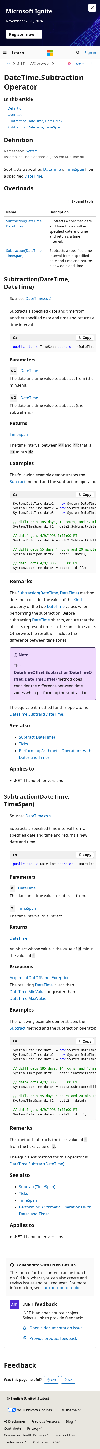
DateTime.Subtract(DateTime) (37, 714)
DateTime (52, 169)
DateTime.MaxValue (28, 998)
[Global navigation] (5, 52)
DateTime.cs (36, 298)
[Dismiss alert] (92, 8)
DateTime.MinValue (28, 991)
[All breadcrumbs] (8, 63)
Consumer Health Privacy (24, 1435)
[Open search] (78, 52)
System (32, 151)
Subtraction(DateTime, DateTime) (35, 121)
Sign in (90, 52)
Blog (69, 1421)
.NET (21, 63)
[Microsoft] (50, 53)
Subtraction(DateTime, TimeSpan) (35, 127)
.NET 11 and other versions (38, 780)
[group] (53, 346)
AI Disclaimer (14, 1421)
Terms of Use (64, 1435)
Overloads (16, 114)
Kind (78, 599)
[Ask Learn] (70, 63)
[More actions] (92, 63)
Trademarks (13, 1442)
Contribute (12, 1428)
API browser (40, 63)
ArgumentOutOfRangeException (40, 977)
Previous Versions (45, 1421)
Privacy (33, 1428)
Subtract (17, 481)
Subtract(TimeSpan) (37, 1186)
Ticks (23, 743)
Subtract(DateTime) (37, 737)
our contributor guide (61, 1287)
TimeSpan (75, 169)
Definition (16, 108)
